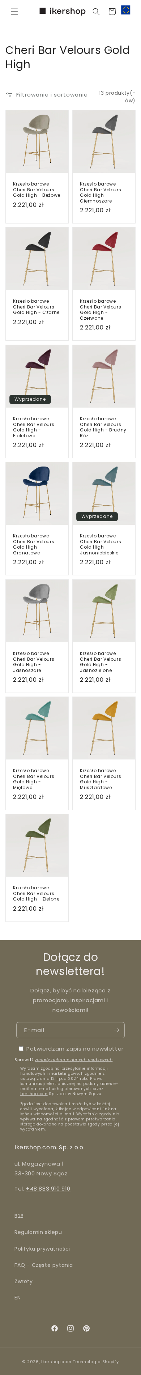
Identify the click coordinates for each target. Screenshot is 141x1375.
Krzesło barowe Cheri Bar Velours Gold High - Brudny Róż (103, 427)
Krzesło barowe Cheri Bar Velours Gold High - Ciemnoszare (100, 192)
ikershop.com (34, 1094)
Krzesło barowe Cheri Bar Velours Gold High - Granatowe (33, 544)
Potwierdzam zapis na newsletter (75, 1048)
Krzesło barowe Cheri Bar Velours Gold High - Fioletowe (33, 427)
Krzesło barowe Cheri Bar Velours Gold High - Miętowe (33, 779)
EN (17, 1297)
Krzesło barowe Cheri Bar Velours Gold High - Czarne (36, 306)
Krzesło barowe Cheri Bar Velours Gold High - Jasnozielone (100, 662)
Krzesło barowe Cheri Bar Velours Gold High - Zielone (36, 893)
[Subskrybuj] (116, 1030)
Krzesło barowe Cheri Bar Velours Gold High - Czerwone (100, 309)
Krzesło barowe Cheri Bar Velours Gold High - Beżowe (36, 189)
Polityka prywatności (42, 1248)
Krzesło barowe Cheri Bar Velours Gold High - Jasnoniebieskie (100, 544)
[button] (14, 12)
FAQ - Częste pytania (43, 1265)
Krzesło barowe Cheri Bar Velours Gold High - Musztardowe (100, 779)
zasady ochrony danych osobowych (74, 1060)
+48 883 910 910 (48, 1188)
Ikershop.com (56, 1362)
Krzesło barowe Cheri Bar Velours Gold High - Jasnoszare (33, 662)
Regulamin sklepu (38, 1232)
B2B (19, 1215)
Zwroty (23, 1281)
